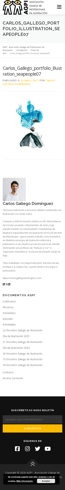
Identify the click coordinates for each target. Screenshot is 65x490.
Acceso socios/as (13, 378)
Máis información (24, 481)
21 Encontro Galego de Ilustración (22, 342)
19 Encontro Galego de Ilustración (22, 359)
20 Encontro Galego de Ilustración (22, 353)
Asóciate (8, 319)
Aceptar (46, 481)
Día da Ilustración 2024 (16, 347)
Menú (59, 6)
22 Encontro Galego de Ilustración (22, 330)
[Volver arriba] (32, 464)
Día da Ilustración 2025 (16, 336)
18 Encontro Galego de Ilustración (22, 365)
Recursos (8, 307)
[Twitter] (37, 448)
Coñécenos (9, 301)
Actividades (9, 324)
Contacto (8, 372)
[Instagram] (27, 448)
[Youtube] (47, 448)
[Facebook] (17, 448)
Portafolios (9, 313)
